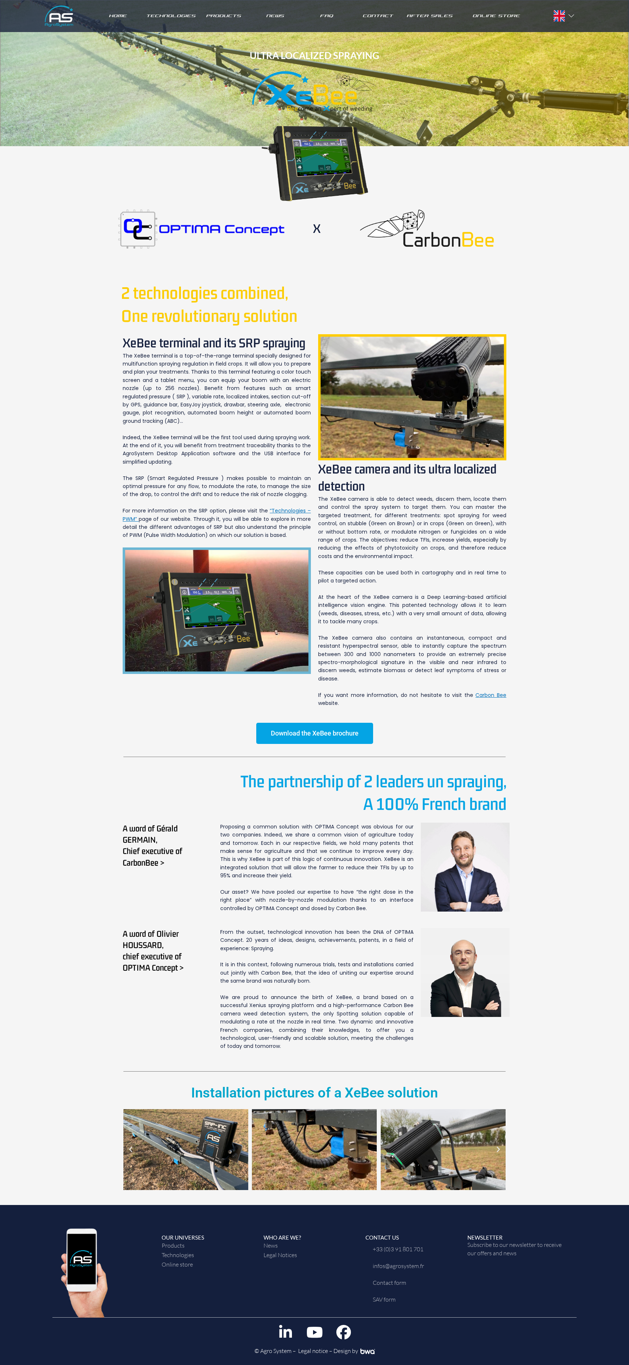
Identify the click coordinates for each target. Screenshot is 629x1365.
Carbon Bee (490, 695)
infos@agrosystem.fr (398, 1266)
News (275, 16)
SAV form (384, 1299)
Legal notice (313, 1350)
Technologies (170, 16)
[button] (130, 1149)
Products (223, 16)
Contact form (389, 1282)
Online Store (496, 16)
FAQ (326, 16)
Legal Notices (280, 1255)
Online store (177, 1264)
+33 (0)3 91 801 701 (398, 1249)
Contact (378, 16)
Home (118, 16)
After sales (429, 16)
